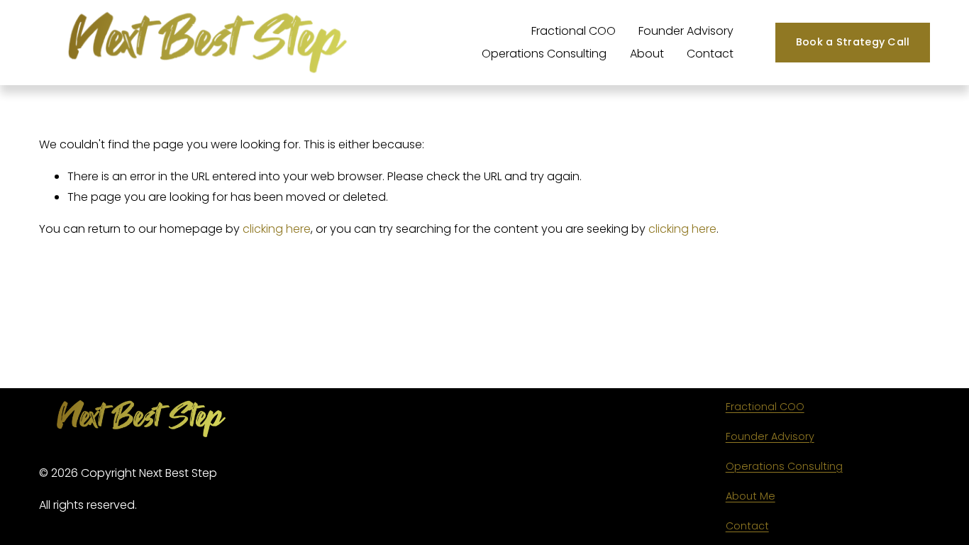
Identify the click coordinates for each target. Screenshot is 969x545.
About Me (750, 496)
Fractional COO (573, 31)
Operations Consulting (544, 53)
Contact (710, 53)
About (647, 53)
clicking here (277, 229)
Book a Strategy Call (853, 42)
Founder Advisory (685, 31)
